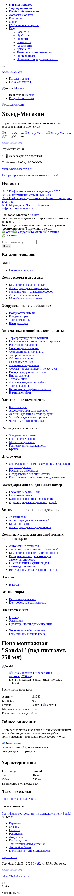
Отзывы (14, 826)
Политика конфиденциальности (30, 850)
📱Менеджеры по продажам (23, 156)
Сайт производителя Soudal (19, 798)
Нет (36, 214)
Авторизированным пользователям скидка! (30, 175)
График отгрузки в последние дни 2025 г (32, 191)
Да (31, 214)
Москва (19, 88)
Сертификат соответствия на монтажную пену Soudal (36, 813)
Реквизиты (16, 833)
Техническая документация (27, 843)
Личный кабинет (20, 847)
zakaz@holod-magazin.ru (17, 168)
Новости (14, 830)
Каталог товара (19, 78)
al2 (38, 863)
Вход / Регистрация (21, 98)
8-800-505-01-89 (12, 72)
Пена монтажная (20, 82)
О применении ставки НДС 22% (26, 194)
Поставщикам (18, 840)
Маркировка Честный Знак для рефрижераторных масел (25, 206)
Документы (16, 837)
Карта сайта (9, 857)
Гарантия (15, 823)
